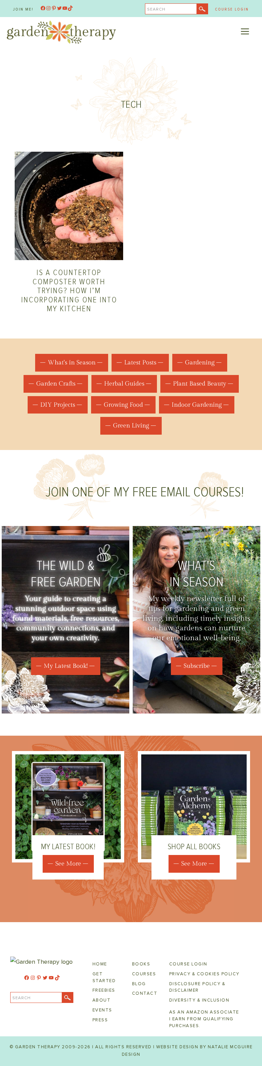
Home (99, 964)
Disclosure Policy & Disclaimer (197, 987)
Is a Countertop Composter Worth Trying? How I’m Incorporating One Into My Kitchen (69, 291)
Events (102, 1010)
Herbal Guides (124, 383)
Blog (139, 984)
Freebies (103, 990)
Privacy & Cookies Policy (204, 974)
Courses (144, 974)
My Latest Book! (66, 666)
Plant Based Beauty (199, 383)
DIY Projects (57, 404)
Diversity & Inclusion (199, 1000)
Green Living (131, 425)
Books (141, 964)
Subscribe (197, 666)
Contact (145, 993)
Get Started (104, 977)
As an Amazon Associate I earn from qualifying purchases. (204, 1019)
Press (100, 1020)
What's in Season (72, 362)
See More (68, 863)
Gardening (200, 362)
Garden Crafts (55, 383)
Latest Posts (140, 362)
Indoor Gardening (197, 404)
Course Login (232, 9)
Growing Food (123, 404)
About (101, 1000)
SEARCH (156, 9)
